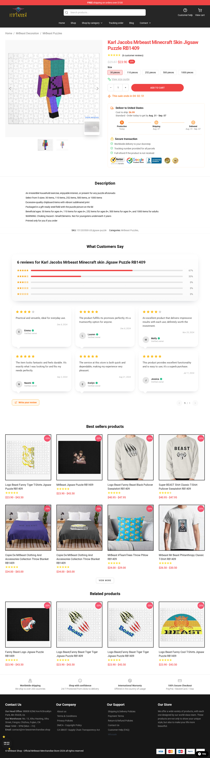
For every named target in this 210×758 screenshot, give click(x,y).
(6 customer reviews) (132, 55)
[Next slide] (97, 88)
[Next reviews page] (195, 403)
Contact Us (113, 725)
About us (61, 711)
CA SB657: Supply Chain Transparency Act (78, 729)
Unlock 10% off (7, 743)
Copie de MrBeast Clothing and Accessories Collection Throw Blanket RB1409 (27, 559)
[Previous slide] (10, 88)
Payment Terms (116, 716)
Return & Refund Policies (120, 720)
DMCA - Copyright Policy (69, 725)
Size (110, 67)
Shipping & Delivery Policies (121, 711)
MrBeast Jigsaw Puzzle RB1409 (74, 484)
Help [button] (204, 754)
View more (105, 580)
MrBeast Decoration (27, 33)
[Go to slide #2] (62, 145)
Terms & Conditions (67, 716)
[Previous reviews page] (179, 403)
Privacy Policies (65, 720)
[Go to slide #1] (45, 145)
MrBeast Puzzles (52, 33)
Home (8, 33)
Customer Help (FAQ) (118, 729)
